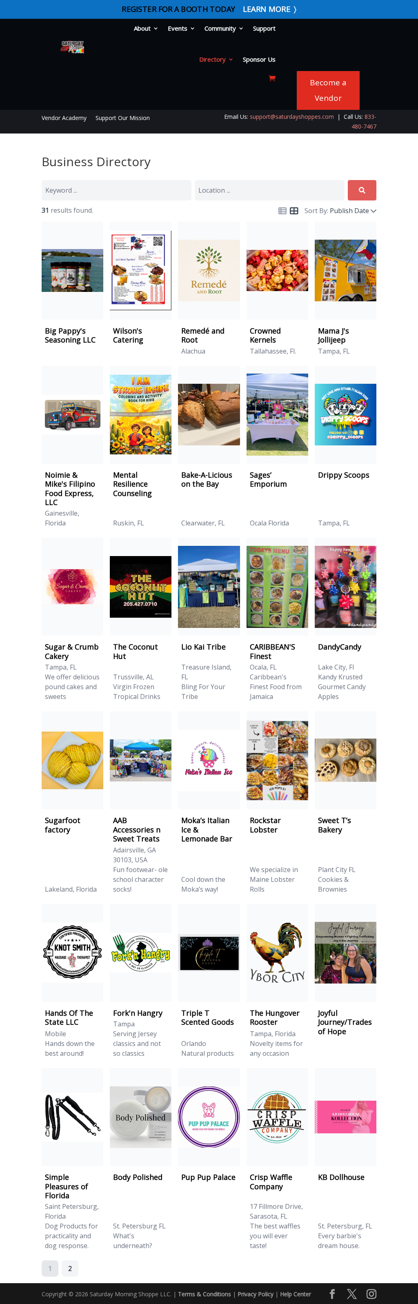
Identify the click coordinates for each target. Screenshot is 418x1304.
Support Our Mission (123, 118)
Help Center (295, 1294)
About (142, 28)
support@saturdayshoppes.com (292, 116)
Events (177, 28)
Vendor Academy (64, 118)
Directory (212, 59)
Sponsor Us (259, 59)
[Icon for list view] (282, 211)
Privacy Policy (255, 1294)
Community (220, 28)
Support (264, 28)
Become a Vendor (328, 90)
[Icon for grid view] (294, 212)
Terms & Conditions (204, 1294)
